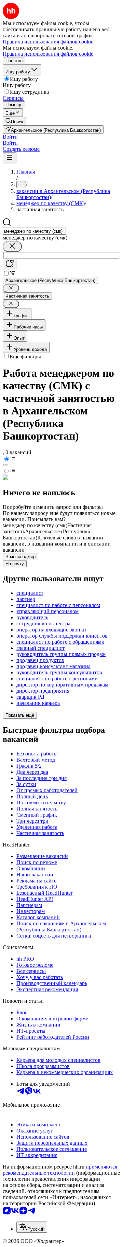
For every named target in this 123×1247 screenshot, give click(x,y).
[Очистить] (12, 246)
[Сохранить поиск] (9, 264)
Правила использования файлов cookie (48, 54)
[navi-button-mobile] (9, 157)
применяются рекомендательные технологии (60, 1170)
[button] (10, 137)
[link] (14, 121)
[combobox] (34, 231)
